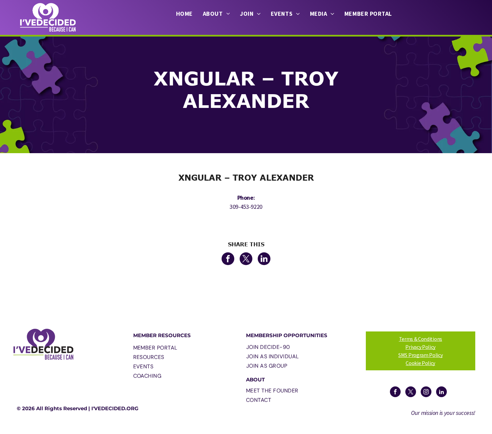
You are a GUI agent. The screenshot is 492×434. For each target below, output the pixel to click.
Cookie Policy (420, 363)
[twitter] (410, 392)
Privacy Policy (420, 347)
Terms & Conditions (420, 338)
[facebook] (395, 392)
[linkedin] (441, 392)
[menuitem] (184, 13)
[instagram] (426, 392)
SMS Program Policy (420, 355)
